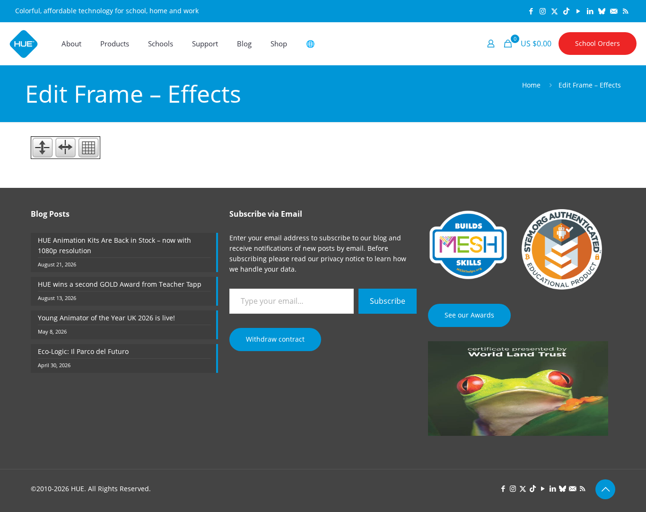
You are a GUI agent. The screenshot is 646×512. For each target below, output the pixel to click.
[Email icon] (613, 11)
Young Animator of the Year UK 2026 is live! (106, 317)
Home (531, 84)
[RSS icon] (625, 11)
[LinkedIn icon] (590, 11)
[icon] (601, 11)
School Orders (597, 43)
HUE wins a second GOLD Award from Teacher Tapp (119, 284)
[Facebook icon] (530, 11)
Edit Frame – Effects (590, 84)
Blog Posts (50, 214)
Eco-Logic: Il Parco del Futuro (83, 351)
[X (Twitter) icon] (554, 11)
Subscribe (387, 301)
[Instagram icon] (542, 11)
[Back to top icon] (605, 489)
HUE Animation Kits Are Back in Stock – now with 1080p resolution (114, 245)
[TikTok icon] (566, 11)
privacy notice (343, 258)
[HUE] (23, 43)
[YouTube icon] (578, 11)
